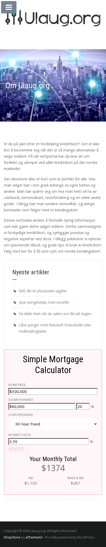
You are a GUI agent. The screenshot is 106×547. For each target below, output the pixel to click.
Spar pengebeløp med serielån (44, 302)
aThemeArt (33, 537)
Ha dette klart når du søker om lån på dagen (55, 313)
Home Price (17, 385)
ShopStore (12, 537)
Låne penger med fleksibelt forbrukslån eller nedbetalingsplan (55, 328)
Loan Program (20, 415)
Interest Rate (19, 435)
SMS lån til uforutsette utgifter (43, 290)
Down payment (20, 400)
